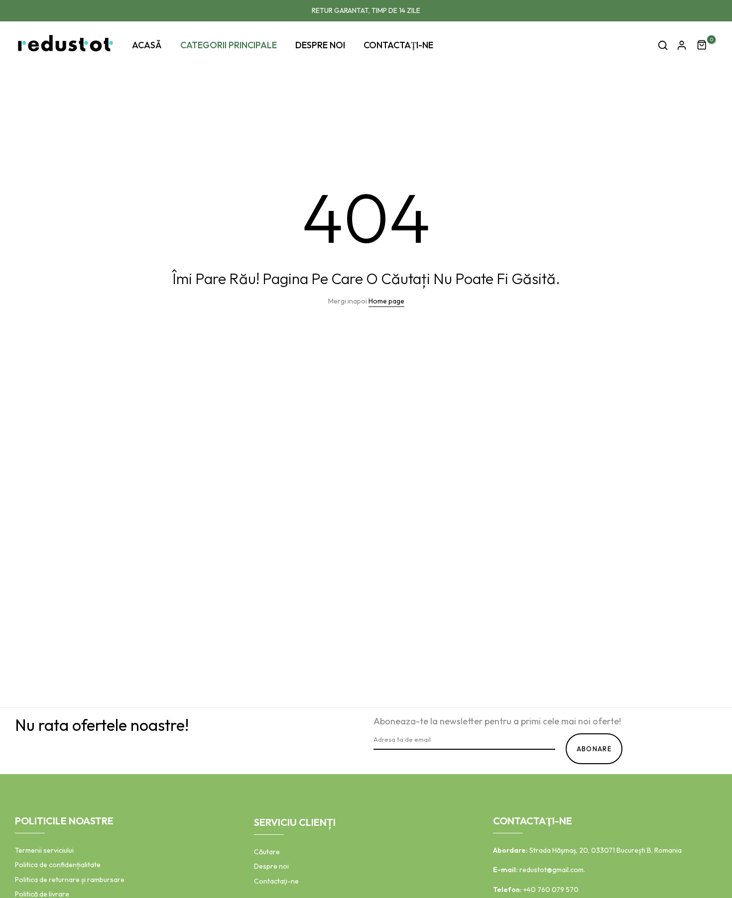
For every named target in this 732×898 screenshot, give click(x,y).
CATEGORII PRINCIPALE (228, 45)
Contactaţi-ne (276, 881)
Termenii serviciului (44, 850)
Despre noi (271, 866)
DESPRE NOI (320, 45)
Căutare (267, 851)
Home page (386, 301)
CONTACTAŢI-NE (398, 45)
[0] (702, 45)
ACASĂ (147, 45)
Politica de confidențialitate (58, 864)
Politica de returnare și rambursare (69, 879)
